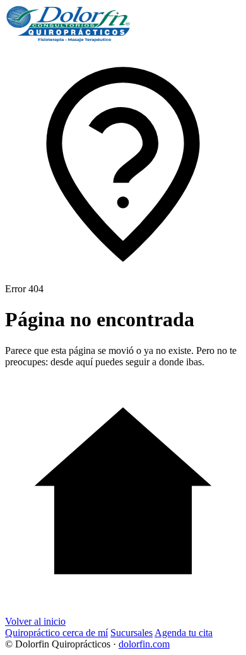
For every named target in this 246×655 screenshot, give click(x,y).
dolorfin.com (144, 644)
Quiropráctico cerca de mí (56, 632)
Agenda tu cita (184, 632)
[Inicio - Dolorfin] (68, 39)
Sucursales (131, 632)
